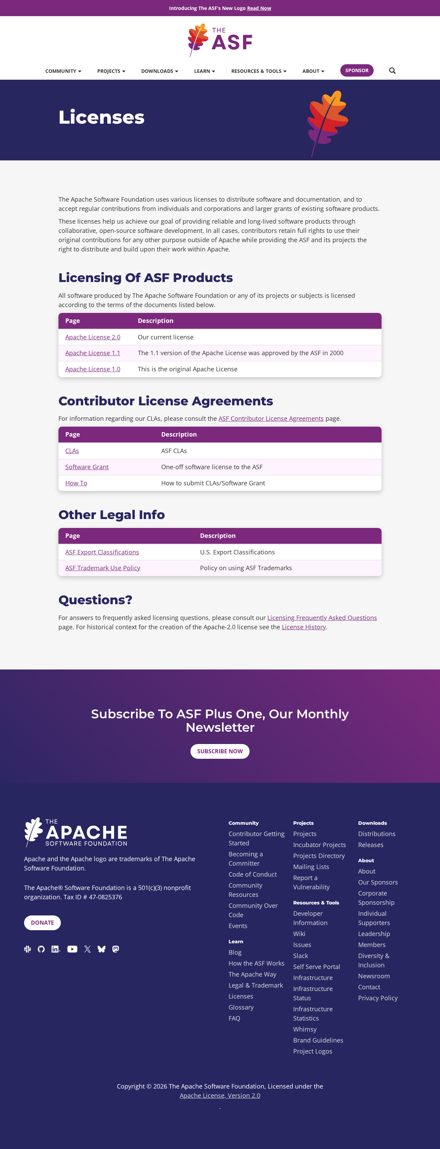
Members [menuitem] (372, 944)
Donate (42, 922)
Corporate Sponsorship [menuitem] (376, 897)
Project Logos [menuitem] (312, 1051)
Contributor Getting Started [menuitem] (257, 838)
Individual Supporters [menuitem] (374, 918)
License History (304, 627)
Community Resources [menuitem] (245, 890)
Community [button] (61, 71)
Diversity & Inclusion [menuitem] (373, 960)
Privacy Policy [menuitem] (378, 998)
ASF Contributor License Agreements (271, 418)
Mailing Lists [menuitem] (311, 867)
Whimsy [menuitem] (305, 1029)
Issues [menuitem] (302, 944)
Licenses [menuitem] (241, 996)
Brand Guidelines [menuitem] (318, 1040)
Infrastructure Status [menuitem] (313, 993)
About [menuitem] (366, 871)
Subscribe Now (220, 751)
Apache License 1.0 (92, 369)
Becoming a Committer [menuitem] (246, 858)
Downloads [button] (158, 71)
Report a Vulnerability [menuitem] (311, 882)
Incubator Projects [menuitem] (319, 845)
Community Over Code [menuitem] (253, 910)
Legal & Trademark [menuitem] (256, 985)
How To (76, 483)
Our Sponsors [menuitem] (378, 882)
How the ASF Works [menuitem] (257, 963)
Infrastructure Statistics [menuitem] (313, 1013)
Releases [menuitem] (371, 845)
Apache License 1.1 (92, 353)
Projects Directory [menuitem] (319, 856)
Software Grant (87, 467)
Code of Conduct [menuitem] (253, 874)
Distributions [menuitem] (377, 834)
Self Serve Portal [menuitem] (316, 966)
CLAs (72, 451)
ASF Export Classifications (102, 552)
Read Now (259, 8)
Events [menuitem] (238, 926)
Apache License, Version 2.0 (220, 1095)
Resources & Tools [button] (257, 71)
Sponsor (356, 70)
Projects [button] (109, 71)
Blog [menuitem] (235, 952)
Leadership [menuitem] (374, 934)
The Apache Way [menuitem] (252, 974)
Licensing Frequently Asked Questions (322, 617)
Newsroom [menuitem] (374, 976)
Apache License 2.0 (92, 337)
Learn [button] (202, 71)
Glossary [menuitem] (241, 1007)
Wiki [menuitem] (299, 934)
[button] (392, 71)
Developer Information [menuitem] (310, 918)
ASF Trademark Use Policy (102, 568)
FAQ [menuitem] (234, 1018)
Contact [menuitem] (369, 987)
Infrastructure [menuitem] (313, 977)
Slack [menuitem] (300, 955)
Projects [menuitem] (305, 834)
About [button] (311, 71)
